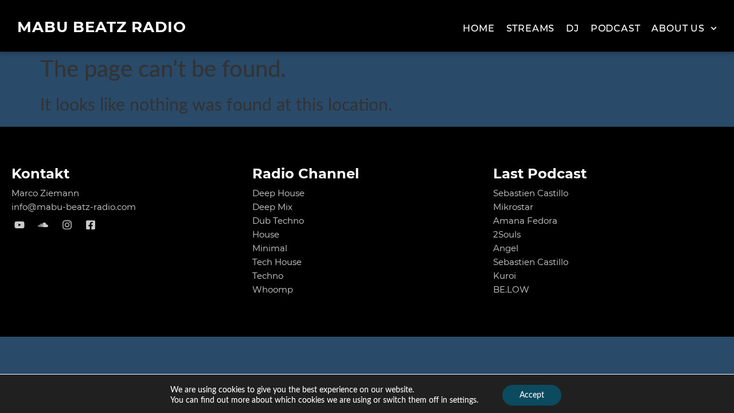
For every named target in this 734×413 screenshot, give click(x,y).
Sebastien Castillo (530, 193)
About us (677, 28)
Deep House (278, 193)
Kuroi (504, 275)
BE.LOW (511, 289)
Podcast (616, 28)
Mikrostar (513, 206)
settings (463, 400)
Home (478, 28)
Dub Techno (278, 220)
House (265, 234)
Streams (530, 28)
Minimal (269, 248)
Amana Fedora (525, 220)
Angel (505, 248)
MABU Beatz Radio (101, 27)
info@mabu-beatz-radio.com (73, 206)
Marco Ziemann (45, 193)
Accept (532, 395)
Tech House (277, 261)
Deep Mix (272, 206)
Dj (572, 28)
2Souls (507, 234)
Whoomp (272, 289)
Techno (267, 275)
